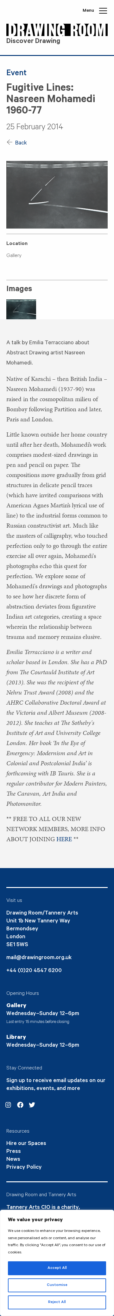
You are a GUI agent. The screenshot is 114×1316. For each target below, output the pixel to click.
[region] (57, 1263)
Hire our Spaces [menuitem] (26, 1144)
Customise (57, 1285)
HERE (64, 839)
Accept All (57, 1268)
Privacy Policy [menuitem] (24, 1168)
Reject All (57, 1302)
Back (20, 143)
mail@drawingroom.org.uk (39, 958)
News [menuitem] (13, 1160)
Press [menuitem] (13, 1152)
